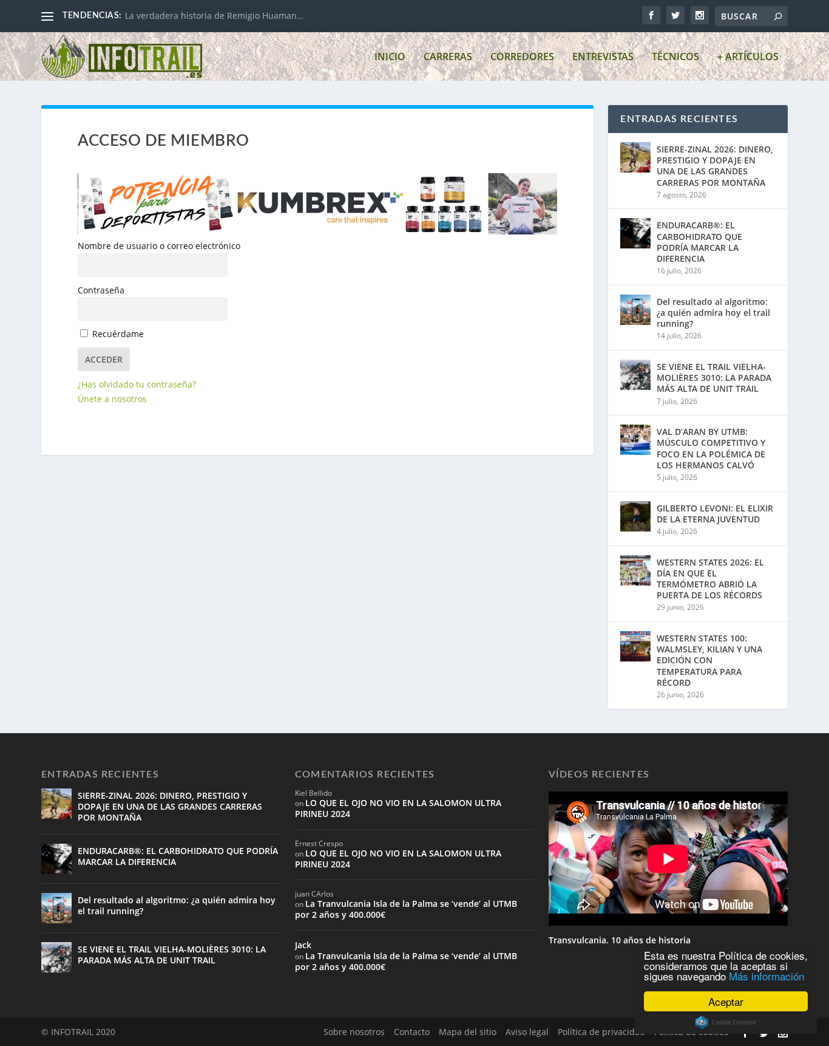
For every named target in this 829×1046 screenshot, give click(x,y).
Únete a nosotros (112, 399)
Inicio (389, 57)
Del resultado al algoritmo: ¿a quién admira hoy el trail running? (713, 312)
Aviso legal (527, 1031)
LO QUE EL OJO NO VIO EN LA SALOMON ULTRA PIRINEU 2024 (398, 808)
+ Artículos (748, 57)
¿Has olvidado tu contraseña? (137, 384)
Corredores (522, 57)
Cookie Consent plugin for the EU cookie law (725, 1022)
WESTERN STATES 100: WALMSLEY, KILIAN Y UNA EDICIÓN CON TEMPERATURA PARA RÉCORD (709, 660)
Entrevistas (603, 57)
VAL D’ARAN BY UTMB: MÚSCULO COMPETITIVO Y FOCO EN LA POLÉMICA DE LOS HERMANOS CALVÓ (711, 448)
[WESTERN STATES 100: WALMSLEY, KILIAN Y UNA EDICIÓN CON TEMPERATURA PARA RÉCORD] (635, 646)
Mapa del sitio (467, 1031)
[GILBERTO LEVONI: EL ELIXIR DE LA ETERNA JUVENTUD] (635, 516)
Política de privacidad (601, 1031)
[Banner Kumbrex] (317, 231)
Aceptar (725, 1001)
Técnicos (675, 57)
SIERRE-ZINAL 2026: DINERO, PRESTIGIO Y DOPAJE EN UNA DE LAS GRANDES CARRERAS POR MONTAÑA (715, 165)
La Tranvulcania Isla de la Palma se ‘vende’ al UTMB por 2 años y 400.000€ (406, 909)
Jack (303, 945)
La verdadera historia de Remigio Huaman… (214, 15)
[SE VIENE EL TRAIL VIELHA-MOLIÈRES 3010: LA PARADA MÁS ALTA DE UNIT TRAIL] (635, 375)
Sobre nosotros (354, 1031)
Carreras (448, 57)
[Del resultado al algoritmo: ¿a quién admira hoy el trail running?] (635, 310)
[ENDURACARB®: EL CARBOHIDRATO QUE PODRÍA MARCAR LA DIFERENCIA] (635, 233)
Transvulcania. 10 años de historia (620, 940)
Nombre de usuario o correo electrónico (159, 245)
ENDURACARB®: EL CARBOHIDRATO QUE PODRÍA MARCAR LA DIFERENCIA (699, 241)
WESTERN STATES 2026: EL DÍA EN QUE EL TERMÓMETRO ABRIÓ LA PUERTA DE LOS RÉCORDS (710, 578)
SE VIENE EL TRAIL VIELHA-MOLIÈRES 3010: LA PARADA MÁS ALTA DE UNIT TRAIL (714, 377)
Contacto (412, 1031)
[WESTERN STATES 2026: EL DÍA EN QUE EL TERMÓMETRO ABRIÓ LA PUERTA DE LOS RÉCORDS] (635, 570)
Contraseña (101, 290)
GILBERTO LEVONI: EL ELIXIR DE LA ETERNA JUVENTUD (715, 513)
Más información (766, 975)
